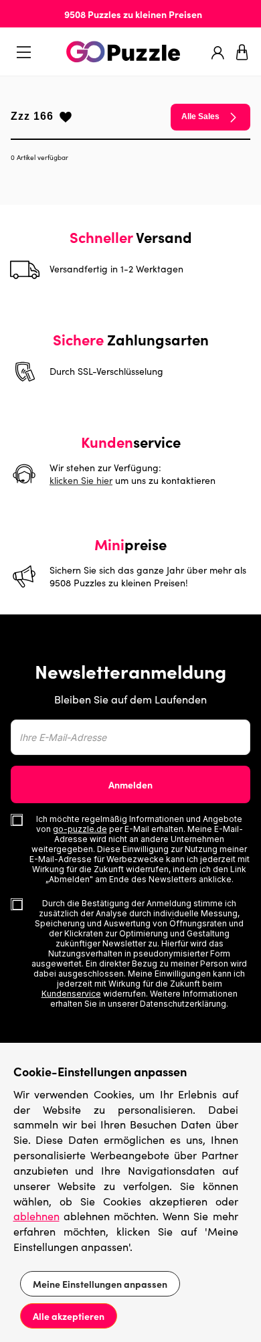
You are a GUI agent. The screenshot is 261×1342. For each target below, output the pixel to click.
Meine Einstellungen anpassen (100, 1283)
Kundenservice (71, 994)
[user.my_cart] (242, 52)
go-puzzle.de (80, 829)
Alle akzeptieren (68, 1316)
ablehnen (36, 1216)
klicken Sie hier (81, 480)
